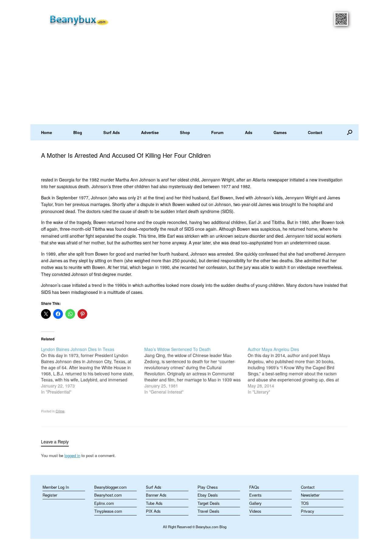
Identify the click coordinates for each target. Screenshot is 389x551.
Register (50, 495)
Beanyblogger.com (110, 487)
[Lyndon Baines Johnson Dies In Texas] (92, 370)
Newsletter (310, 495)
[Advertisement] (194, 78)
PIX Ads (153, 511)
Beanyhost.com (108, 495)
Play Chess (208, 487)
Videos (255, 511)
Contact (315, 132)
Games (280, 132)
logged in (72, 455)
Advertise (150, 132)
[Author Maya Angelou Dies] (299, 370)
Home (46, 132)
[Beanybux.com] (88, 19)
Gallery (255, 503)
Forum (217, 132)
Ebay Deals (208, 495)
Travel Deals (208, 511)
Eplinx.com (104, 503)
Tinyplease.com (108, 511)
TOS (305, 503)
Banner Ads (156, 495)
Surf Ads (111, 132)
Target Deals (209, 503)
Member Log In (56, 487)
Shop (185, 132)
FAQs (254, 487)
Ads (248, 132)
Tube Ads (154, 503)
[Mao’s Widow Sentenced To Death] (196, 370)
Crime (60, 410)
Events (255, 495)
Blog (77, 132)
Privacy (307, 511)
